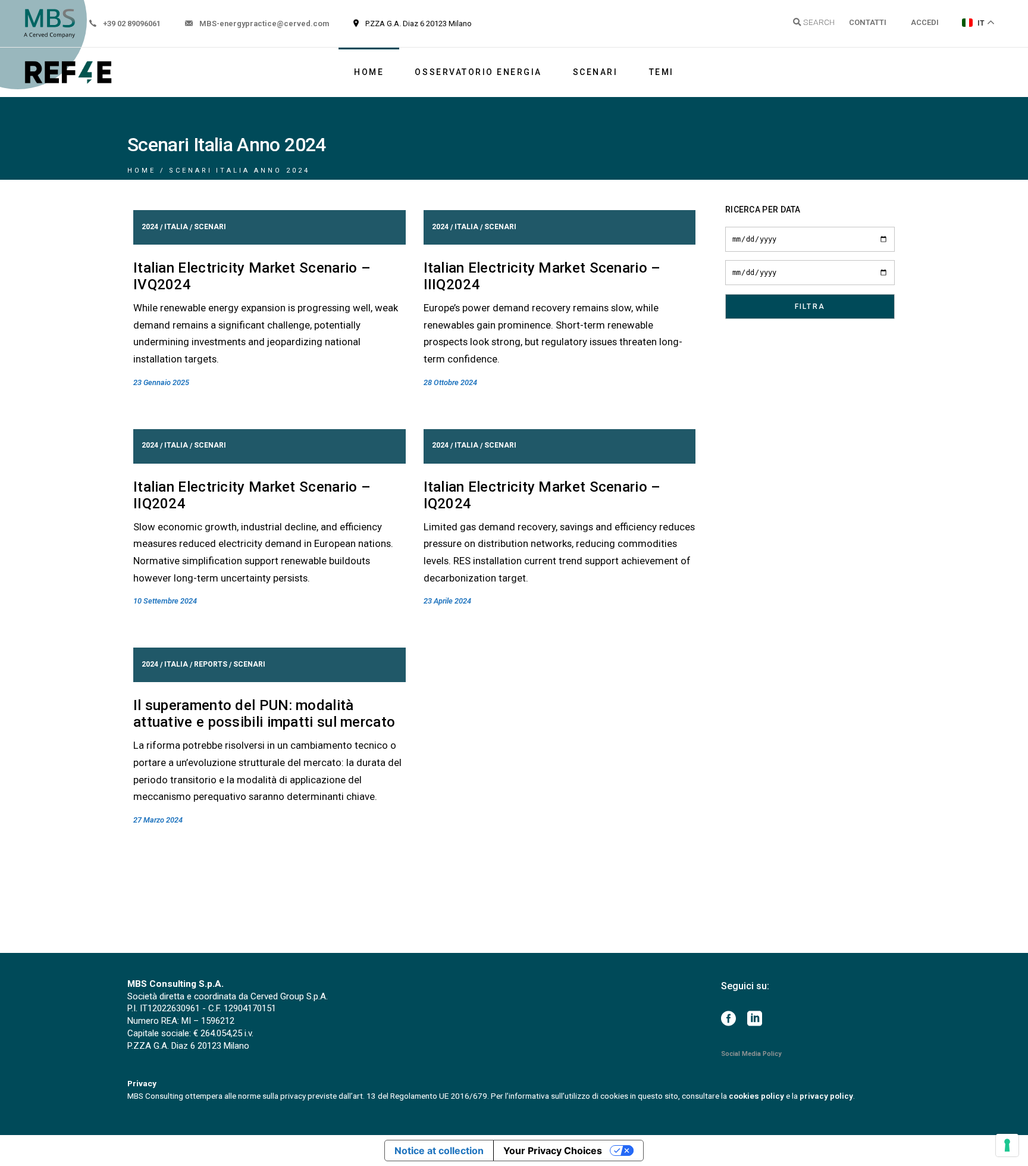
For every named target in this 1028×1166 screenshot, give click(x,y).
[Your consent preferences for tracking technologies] (1007, 1145)
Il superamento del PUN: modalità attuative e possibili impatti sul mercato (264, 713)
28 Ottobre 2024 (450, 382)
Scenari (210, 227)
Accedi (925, 22)
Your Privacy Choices (552, 1150)
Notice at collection (439, 1150)
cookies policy (756, 1096)
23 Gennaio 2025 (161, 382)
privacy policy (826, 1096)
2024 (150, 227)
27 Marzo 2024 (158, 819)
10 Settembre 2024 (165, 600)
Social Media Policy (751, 1054)
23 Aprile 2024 (447, 600)
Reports (210, 664)
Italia (176, 227)
